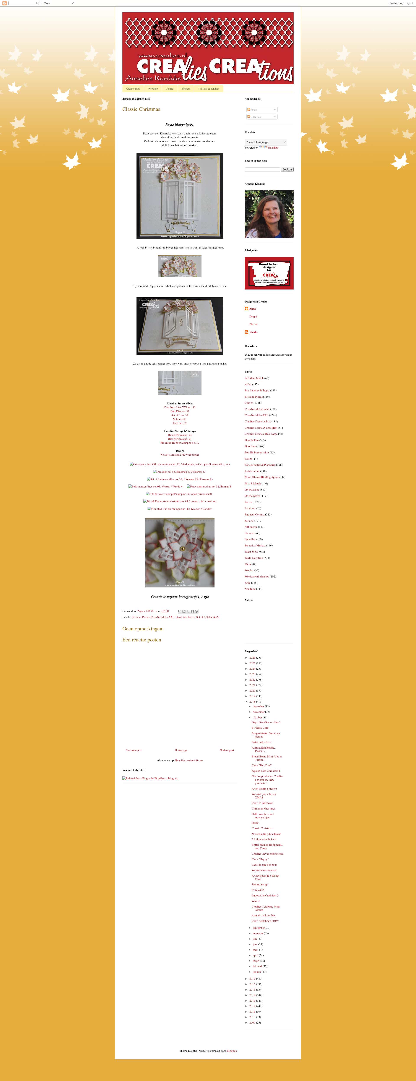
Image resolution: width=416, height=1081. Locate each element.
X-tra (247, 583)
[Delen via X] (188, 611)
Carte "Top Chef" (262, 765)
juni (255, 944)
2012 (252, 1006)
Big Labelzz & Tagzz (257, 390)
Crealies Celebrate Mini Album (266, 908)
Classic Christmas (262, 828)
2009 (252, 1022)
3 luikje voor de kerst (264, 839)
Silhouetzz (251, 527)
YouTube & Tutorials (208, 88)
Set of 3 (200, 617)
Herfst (255, 823)
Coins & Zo (258, 890)
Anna (252, 308)
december (259, 706)
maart (256, 961)
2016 (252, 984)
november (259, 712)
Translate (273, 147)
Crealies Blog (133, 88)
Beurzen (186, 88)
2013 (252, 1001)
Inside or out (252, 471)
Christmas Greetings (263, 808)
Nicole (253, 332)
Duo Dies (181, 617)
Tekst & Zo (212, 617)
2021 (252, 685)
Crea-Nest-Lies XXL (162, 617)
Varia (248, 564)
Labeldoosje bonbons (264, 865)
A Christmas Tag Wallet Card (265, 877)
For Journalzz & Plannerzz (260, 465)
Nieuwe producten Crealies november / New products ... (267, 779)
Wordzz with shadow (257, 576)
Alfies (248, 384)
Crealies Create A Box (258, 421)
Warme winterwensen (264, 870)
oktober (258, 717)
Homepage (181, 750)
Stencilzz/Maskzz (255, 545)
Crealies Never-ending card (267, 853)
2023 (252, 674)
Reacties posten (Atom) (189, 760)
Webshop (153, 88)
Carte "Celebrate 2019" (265, 921)
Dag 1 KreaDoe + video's (266, 722)
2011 (252, 1012)
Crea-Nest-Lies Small (257, 409)
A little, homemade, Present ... (263, 749)
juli (255, 939)
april (256, 955)
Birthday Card (260, 727)
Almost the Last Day (264, 915)
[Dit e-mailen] (180, 611)
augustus (258, 933)
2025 (252, 663)
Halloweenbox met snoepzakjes (263, 815)
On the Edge (252, 490)
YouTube (250, 589)
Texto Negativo (254, 558)
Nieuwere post (134, 750)
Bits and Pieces (141, 617)
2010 (252, 1017)
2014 (252, 995)
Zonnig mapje (260, 884)
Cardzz (249, 403)
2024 (252, 669)
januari (257, 972)
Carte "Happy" (260, 859)
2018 (252, 701)
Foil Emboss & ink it (257, 452)
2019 (252, 696)
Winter (256, 901)
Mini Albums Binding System (262, 477)
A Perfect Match (254, 378)
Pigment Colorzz (255, 514)
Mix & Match (253, 483)
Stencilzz (250, 539)
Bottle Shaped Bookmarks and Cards (267, 846)
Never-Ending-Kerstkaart (266, 834)
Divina (253, 324)
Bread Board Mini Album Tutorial (267, 758)
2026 (252, 657)
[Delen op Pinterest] (196, 611)
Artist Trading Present (264, 788)
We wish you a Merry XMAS (264, 795)
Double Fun (252, 440)
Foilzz (248, 459)
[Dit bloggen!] (184, 611)
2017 (252, 979)
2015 (252, 989)
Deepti (253, 316)
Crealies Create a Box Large (261, 434)
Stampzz (250, 533)
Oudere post (227, 750)
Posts (253, 109)
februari (258, 966)
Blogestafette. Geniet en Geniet (266, 735)
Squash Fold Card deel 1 (266, 771)
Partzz (191, 617)
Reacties (255, 117)
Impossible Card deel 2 (265, 895)
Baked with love (261, 742)
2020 (252, 690)
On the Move (252, 496)
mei (255, 950)
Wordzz (249, 570)
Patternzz (250, 508)
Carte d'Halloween (262, 803)
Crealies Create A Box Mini (261, 428)
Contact (170, 88)
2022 (252, 680)
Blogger (231, 1051)
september (259, 928)
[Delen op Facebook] (192, 611)
